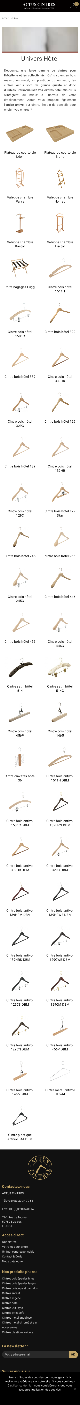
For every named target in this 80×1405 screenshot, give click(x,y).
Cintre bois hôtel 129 (60, 421)
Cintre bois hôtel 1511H (60, 289)
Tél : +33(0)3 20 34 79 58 (17, 1200)
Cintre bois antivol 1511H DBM (59, 778)
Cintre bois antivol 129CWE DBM (59, 957)
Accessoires (9, 1327)
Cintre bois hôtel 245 (20, 556)
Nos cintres (9, 1241)
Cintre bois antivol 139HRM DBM (19, 913)
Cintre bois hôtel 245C (20, 599)
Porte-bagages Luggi (20, 287)
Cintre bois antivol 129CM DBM (59, 1002)
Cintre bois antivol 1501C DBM (19, 823)
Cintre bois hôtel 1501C (20, 334)
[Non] (75, 1389)
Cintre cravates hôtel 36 (20, 778)
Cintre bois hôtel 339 (20, 377)
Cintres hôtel (10, 1303)
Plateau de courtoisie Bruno (60, 155)
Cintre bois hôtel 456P (20, 733)
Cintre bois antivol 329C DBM (59, 868)
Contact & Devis (12, 1256)
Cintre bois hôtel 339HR (60, 379)
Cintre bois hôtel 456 (20, 642)
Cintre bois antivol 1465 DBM (19, 1092)
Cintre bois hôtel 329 (60, 332)
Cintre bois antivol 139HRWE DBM (59, 913)
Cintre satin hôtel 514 (20, 688)
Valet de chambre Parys (20, 199)
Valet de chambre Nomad (60, 199)
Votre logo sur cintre (15, 1246)
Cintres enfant (11, 1293)
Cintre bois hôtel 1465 (60, 733)
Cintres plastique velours (17, 1332)
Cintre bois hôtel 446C (60, 644)
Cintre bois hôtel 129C (20, 513)
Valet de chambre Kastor (20, 244)
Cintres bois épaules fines (18, 1278)
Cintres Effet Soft (13, 1312)
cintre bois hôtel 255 (60, 556)
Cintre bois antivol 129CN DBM (19, 1047)
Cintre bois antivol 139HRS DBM (19, 957)
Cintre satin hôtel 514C (60, 688)
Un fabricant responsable (18, 1251)
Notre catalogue (12, 1261)
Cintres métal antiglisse (17, 1317)
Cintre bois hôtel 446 (60, 597)
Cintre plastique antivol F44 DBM (19, 1137)
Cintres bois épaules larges (19, 1283)
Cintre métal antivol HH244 (60, 1092)
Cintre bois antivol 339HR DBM (19, 868)
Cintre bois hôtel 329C (20, 424)
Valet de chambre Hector (60, 244)
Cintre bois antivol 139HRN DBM (59, 823)
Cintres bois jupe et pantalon (20, 1288)
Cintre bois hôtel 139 (20, 466)
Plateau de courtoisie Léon (20, 155)
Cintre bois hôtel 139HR (60, 468)
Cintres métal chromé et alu (19, 1322)
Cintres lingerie (11, 1298)
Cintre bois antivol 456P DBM (59, 1047)
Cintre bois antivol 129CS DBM (19, 1002)
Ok (40, 1396)
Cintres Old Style (12, 1307)
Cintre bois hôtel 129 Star (60, 513)
